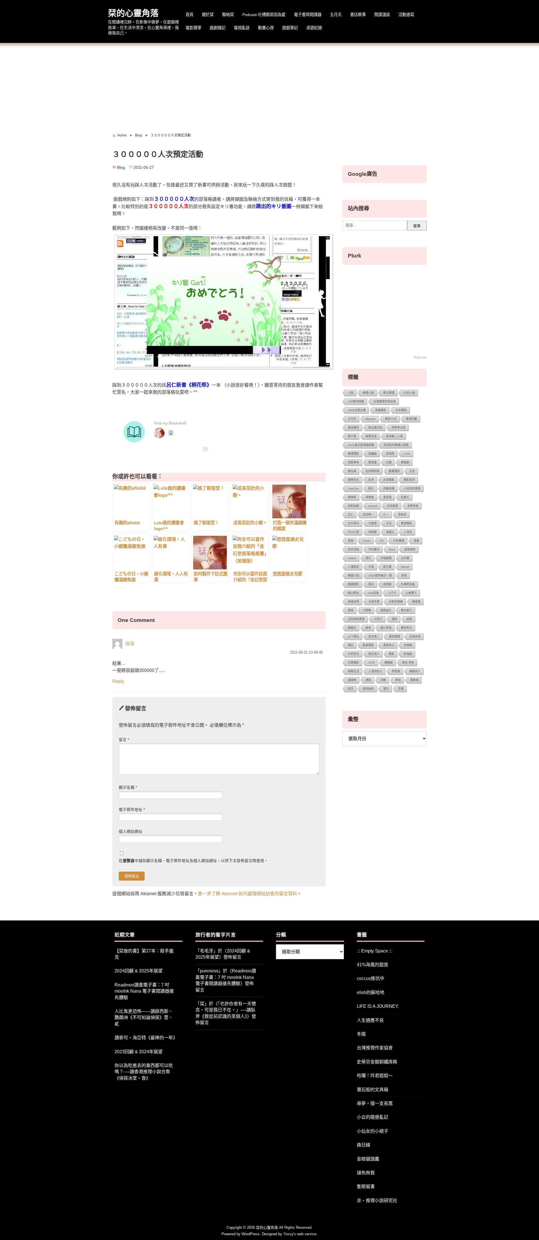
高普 (404, 575)
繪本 (368, 627)
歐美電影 (368, 645)
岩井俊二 (374, 636)
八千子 (392, 592)
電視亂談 (242, 28)
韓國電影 (353, 584)
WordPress (251, 1234)
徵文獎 (387, 566)
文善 (412, 471)
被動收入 (415, 671)
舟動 (383, 679)
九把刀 (378, 619)
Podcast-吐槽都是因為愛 (264, 14)
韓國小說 (353, 575)
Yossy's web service (299, 1234)
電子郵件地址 (132, 810)
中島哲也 (353, 653)
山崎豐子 (411, 592)
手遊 (371, 566)
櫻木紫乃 (406, 610)
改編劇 (372, 453)
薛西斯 (352, 497)
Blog (121, 167)
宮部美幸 (353, 462)
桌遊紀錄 (314, 28)
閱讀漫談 (382, 14)
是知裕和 (368, 688)
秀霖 (350, 540)
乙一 (386, 514)
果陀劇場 (394, 636)
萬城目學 (353, 601)
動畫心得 (266, 28)
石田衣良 (415, 636)
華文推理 (388, 392)
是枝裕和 (409, 549)
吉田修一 (368, 514)
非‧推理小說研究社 (377, 1200)
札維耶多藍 (408, 584)
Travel (367, 540)
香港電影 (406, 523)
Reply (118, 681)
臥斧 (371, 479)
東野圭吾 (371, 436)
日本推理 (398, 540)
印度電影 (353, 662)
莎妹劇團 (386, 558)
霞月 (371, 584)
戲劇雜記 (217, 28)
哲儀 (401, 688)
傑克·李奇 (408, 662)
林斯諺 (372, 532)
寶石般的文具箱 (372, 1089)
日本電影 (401, 410)
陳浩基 (372, 462)
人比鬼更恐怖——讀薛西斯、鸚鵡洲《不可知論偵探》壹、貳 (144, 1017)
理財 (394, 619)
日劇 (389, 462)
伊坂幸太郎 (399, 427)
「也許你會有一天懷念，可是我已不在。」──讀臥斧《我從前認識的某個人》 (225, 1010)
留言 (124, 740)
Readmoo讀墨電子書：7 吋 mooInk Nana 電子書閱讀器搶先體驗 (144, 991)
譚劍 (368, 679)
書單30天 (391, 418)
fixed (392, 549)
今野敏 (367, 610)
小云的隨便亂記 (372, 1117)
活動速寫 (406, 14)
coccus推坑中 (370, 978)
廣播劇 (388, 662)
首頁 (189, 14)
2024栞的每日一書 (380, 575)
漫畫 (416, 540)
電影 (391, 653)
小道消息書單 (412, 488)
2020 (371, 662)
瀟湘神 (352, 679)
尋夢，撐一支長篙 (375, 1103)
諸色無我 (366, 1172)
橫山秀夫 (353, 592)
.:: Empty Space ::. (374, 951)
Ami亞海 (373, 592)
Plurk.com (420, 357)
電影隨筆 (193, 28)
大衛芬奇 (374, 601)
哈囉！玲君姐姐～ (375, 1075)
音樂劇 (408, 645)
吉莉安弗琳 (396, 601)
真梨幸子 (388, 645)
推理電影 (353, 453)
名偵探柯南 (373, 471)
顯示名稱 (128, 787)
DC (382, 540)
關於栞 (208, 14)
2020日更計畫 (357, 410)
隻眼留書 (366, 1186)
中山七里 (353, 532)
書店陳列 (353, 427)
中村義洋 (374, 549)
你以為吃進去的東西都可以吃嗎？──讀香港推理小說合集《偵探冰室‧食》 (144, 1072)
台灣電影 (388, 479)
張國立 (390, 532)
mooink (373, 505)
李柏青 (402, 514)
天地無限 (392, 505)
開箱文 (352, 627)
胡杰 (368, 558)
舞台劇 (352, 471)
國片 (371, 488)
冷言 (389, 523)
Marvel (405, 566)
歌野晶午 (386, 610)
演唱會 (370, 497)
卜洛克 (408, 532)
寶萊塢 (414, 679)
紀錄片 (405, 497)
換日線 (363, 1145)
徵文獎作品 (375, 427)
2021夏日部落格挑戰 (361, 444)
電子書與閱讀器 (307, 14)
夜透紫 (387, 584)
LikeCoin (353, 488)
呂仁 (350, 514)
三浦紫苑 (353, 566)
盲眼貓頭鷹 (368, 1159)
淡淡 (129, 643)
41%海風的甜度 (372, 964)
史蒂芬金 (413, 505)
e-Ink (407, 453)
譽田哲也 (406, 627)
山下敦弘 (353, 636)
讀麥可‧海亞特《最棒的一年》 (146, 1037)
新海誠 (408, 653)
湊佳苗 (387, 497)
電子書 (352, 436)
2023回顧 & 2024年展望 (139, 1051)
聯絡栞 (228, 14)
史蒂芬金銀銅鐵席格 (377, 1061)
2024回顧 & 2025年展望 (139, 970)
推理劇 (405, 462)
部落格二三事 (394, 436)
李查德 (396, 671)
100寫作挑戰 (356, 401)
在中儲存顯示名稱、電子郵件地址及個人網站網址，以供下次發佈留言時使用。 (193, 861)
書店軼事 (358, 14)
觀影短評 (409, 479)
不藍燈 (372, 523)
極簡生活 (353, 671)
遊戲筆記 (290, 28)
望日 (386, 688)
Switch (352, 558)
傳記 (350, 645)
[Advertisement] (269, 86)
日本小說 (409, 392)
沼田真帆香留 (356, 619)
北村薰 (405, 558)
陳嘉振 (416, 601)
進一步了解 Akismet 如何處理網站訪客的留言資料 (247, 893)
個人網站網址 (130, 831)
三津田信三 (375, 671)
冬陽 (361, 1034)
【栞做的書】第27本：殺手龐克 (144, 954)
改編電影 (380, 410)
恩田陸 (390, 453)
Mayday (371, 418)
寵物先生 (353, 479)
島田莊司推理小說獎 (396, 444)
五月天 (336, 14)
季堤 (398, 679)
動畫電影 (394, 471)
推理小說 (368, 392)
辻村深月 (353, 523)
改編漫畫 (388, 488)
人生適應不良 (370, 1020)
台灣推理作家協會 (384, 401)
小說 (350, 392)
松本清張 (353, 549)
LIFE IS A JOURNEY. (378, 1006)
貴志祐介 (374, 653)
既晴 (350, 610)
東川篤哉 (386, 627)
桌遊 (409, 619)
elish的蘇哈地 (370, 992)
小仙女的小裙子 (372, 1131)
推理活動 (411, 418)
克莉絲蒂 (353, 505)
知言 (350, 688)
